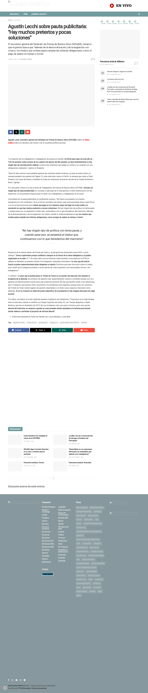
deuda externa (82, 547)
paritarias (96, 583)
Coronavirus (81, 527)
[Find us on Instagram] (20, 680)
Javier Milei (81, 575)
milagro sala (81, 579)
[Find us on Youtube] (16, 680)
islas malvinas (91, 571)
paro (78, 587)
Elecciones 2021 (48, 541)
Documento (46, 532)
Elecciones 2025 (48, 547)
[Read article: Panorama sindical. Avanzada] (60, 466)
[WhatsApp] (125, 22)
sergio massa (82, 591)
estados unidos (96, 551)
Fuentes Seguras (83, 563)
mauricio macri (93, 575)
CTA (78, 543)
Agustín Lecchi (19, 322)
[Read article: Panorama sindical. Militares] (120, 44)
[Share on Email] (27, 132)
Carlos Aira (88, 519)
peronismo (87, 587)
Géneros (45, 553)
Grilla (26, 14)
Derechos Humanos (45, 528)
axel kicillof (81, 515)
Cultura (44, 521)
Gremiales (17, 20)
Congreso (45, 518)
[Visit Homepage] (29, 5)
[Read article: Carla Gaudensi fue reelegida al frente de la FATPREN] (15, 440)
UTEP (79, 595)
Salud (60, 544)
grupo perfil (43, 322)
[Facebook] (103, 22)
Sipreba (84, 322)
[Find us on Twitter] (12, 680)
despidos (97, 543)
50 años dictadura (48, 507)
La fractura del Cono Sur (115, 79)
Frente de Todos (88, 559)
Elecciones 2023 (48, 544)
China (79, 523)
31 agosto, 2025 (30, 465)
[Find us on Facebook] (8, 680)
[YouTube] (120, 22)
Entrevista (45, 550)
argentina (97, 511)
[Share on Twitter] (16, 132)
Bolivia (79, 519)
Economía (45, 535)
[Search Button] (139, 14)
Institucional (46, 562)
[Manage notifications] (5, 688)
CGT (96, 519)
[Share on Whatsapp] (22, 132)
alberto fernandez (96, 507)
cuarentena (87, 543)
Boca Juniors (93, 515)
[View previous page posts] (49, 478)
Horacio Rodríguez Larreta (86, 567)
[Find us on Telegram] (25, 680)
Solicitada (61, 561)
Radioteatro (62, 541)
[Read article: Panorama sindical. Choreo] (15, 466)
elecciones (94, 547)
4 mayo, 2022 (12, 59)
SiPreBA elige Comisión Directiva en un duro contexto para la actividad (36, 451)
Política (29, 59)
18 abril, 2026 (29, 441)
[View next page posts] (53, 478)
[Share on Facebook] (10, 132)
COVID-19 (80, 535)
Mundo (60, 521)
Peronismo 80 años (63, 528)
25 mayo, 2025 (74, 465)
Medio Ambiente (64, 510)
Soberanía (62, 555)
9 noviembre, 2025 (31, 457)
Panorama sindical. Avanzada (80, 463)
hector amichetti (98, 563)
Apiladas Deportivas (84, 511)
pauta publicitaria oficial (69, 322)
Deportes (45, 524)
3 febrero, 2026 (75, 443)
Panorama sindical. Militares (112, 61)
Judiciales (62, 507)
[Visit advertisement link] (51, 379)
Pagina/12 (54, 322)
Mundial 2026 (63, 518)
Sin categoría (63, 547)
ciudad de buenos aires (92, 523)
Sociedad (61, 558)
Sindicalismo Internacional (63, 551)
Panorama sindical (83, 583)
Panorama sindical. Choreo (34, 463)
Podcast (61, 532)
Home (10, 20)
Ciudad (44, 515)
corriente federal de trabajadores (89, 531)
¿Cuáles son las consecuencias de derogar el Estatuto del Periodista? (81, 438)
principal (97, 587)
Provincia (61, 538)
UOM (100, 591)
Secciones (14, 14)
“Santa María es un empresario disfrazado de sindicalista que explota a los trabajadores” (80, 451)
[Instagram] (114, 22)
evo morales (81, 555)
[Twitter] (109, 22)
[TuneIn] (136, 22)
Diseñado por (27, 688)
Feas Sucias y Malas (96, 555)
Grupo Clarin (31, 322)
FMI (78, 559)
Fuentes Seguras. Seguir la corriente (119, 71)
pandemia (99, 579)
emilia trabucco (82, 551)
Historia (45, 559)
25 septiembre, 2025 (76, 457)
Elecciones (46, 538)
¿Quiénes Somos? (38, 14)
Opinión (61, 524)
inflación (80, 571)
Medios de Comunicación (63, 514)
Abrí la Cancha (82, 507)
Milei (90, 579)
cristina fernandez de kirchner (88, 539)
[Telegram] (131, 22)
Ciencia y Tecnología (46, 511)
